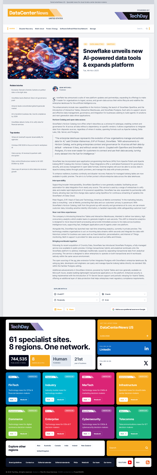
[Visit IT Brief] (53, 411)
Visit (11, 400)
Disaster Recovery (26, 29)
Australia (47, 446)
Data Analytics (96, 44)
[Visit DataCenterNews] (127, 377)
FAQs (76, 462)
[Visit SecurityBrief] (90, 411)
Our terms (107, 462)
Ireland (74, 446)
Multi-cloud (39, 29)
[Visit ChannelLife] (53, 377)
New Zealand (86, 446)
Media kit (23, 400)
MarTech (111, 44)
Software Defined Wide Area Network (73, 29)
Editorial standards (62, 462)
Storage (93, 29)
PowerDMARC (79, 472)
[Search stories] (146, 448)
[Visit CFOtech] (17, 377)
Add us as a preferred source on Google (130, 309)
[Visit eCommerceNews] (17, 411)
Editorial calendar (44, 462)
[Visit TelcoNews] (127, 411)
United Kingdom (43, 451)
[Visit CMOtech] (90, 377)
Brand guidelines (15, 462)
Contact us (30, 462)
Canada (58, 446)
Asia (38, 446)
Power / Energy (52, 29)
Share (59, 309)
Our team (96, 462)
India (66, 446)
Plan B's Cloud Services (48, 472)
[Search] (146, 28)
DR (85, 44)
